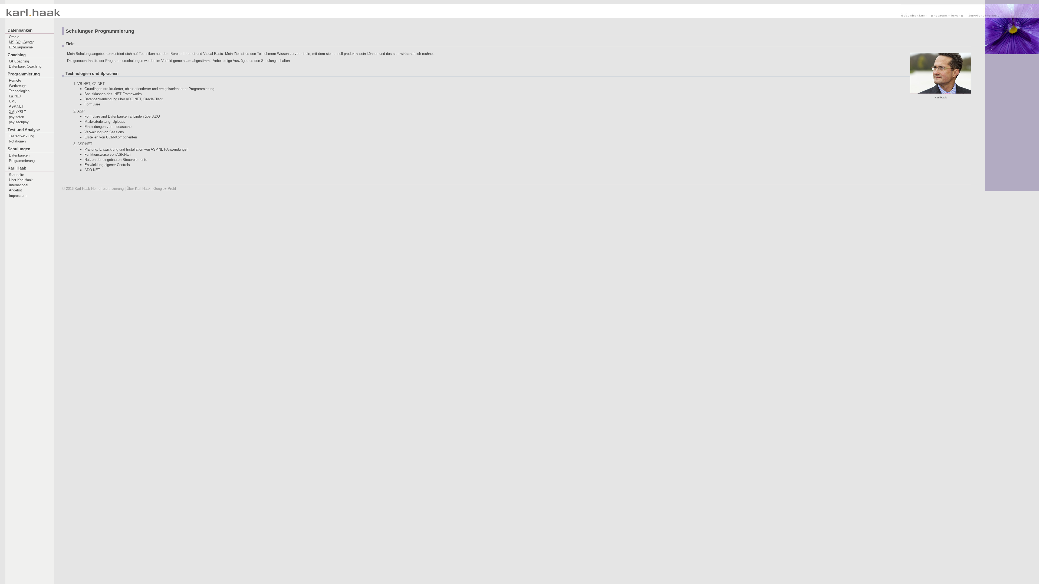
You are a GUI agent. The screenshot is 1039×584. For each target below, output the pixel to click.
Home (95, 189)
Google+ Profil (164, 189)
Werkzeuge (18, 86)
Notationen (17, 141)
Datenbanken (19, 155)
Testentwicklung (21, 136)
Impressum (18, 196)
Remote (15, 80)
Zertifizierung (113, 189)
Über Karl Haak (21, 180)
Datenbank (25, 66)
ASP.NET (16, 106)
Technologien (19, 91)
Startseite (16, 175)
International (18, 185)
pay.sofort (16, 117)
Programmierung (22, 161)
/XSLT (17, 112)
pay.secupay (19, 122)
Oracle (14, 37)
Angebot (15, 190)
